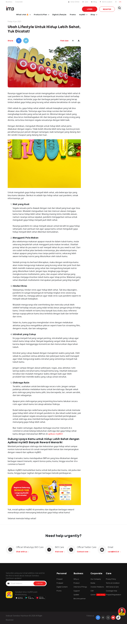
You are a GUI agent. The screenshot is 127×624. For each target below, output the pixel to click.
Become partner (80, 598)
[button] (119, 8)
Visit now (59, 552)
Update (76, 594)
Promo (73, 14)
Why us (76, 579)
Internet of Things (80, 587)
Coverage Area (111, 591)
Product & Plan (40, 14)
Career (98, 594)
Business (9, 2)
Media (93, 583)
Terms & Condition (113, 583)
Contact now (83, 552)
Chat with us (22, 552)
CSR (92, 591)
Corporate (19, 2)
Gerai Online (74, 2)
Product (76, 583)
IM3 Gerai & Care (112, 587)
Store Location (107, 2)
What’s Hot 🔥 (22, 14)
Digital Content (62, 587)
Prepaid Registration (113, 594)
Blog (95, 2)
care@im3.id (113, 552)
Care (86, 2)
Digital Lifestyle (59, 14)
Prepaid (59, 579)
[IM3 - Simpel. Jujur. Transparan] (10, 8)
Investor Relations (97, 587)
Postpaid (60, 583)
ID (116, 2)
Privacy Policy (111, 579)
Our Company (96, 579)
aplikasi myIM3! (55, 433)
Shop (93, 14)
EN (120, 2)
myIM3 (82, 14)
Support (77, 591)
